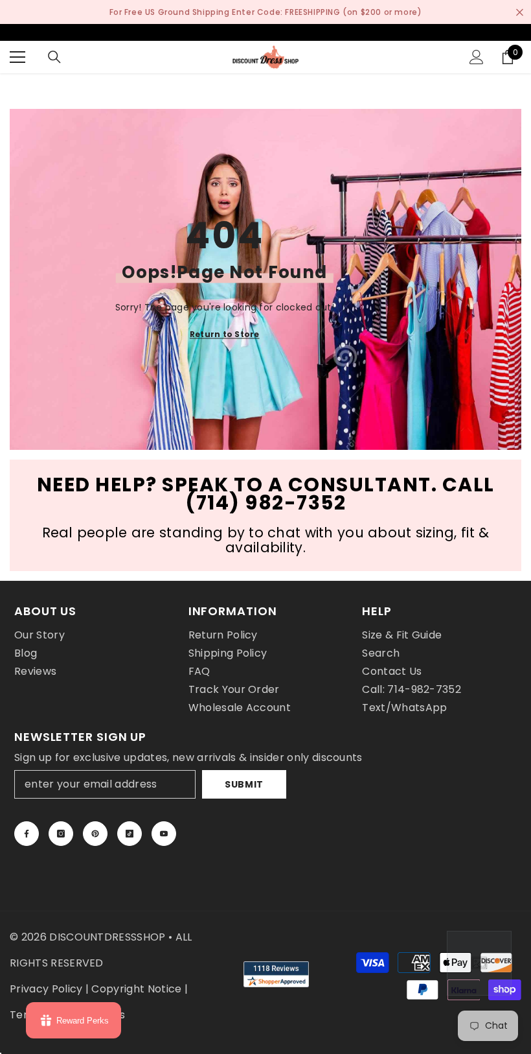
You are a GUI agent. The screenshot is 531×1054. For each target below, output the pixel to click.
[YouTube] (164, 833)
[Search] (54, 57)
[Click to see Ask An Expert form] (479, 963)
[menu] (17, 57)
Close (520, 12)
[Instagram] (61, 833)
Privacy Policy (46, 988)
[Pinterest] (95, 833)
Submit (244, 784)
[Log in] (476, 57)
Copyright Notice (136, 988)
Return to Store (225, 334)
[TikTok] (129, 833)
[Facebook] (26, 833)
